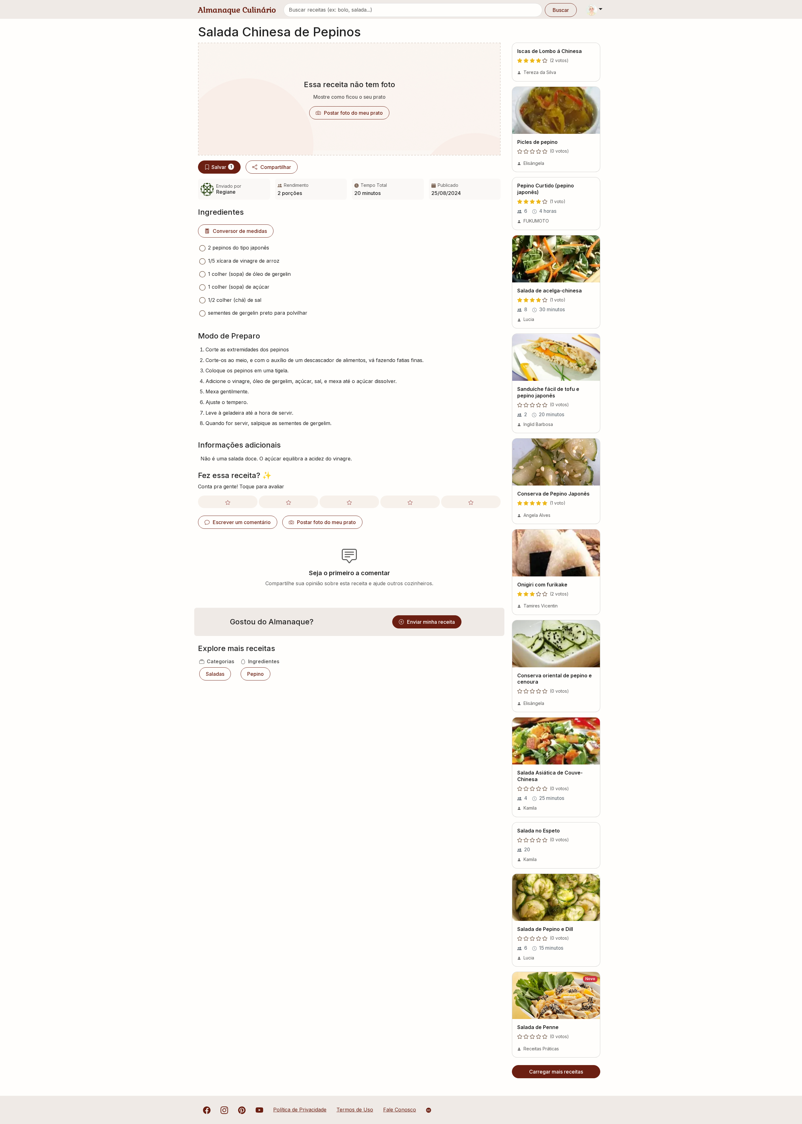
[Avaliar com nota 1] (228, 502)
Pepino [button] (255, 674)
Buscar (561, 10)
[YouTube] (259, 1109)
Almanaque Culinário (237, 10)
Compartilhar (275, 167)
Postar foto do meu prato (353, 113)
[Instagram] (224, 1109)
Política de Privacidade (299, 1109)
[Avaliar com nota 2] (288, 502)
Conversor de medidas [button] (240, 231)
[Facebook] (207, 1109)
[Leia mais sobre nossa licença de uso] (428, 1110)
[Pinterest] (242, 1109)
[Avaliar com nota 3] (349, 502)
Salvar (221, 167)
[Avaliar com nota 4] (410, 502)
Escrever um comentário (242, 522)
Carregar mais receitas (556, 1072)
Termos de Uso (354, 1109)
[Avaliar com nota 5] (471, 502)
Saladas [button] (215, 674)
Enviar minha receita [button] (431, 622)
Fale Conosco (399, 1109)
